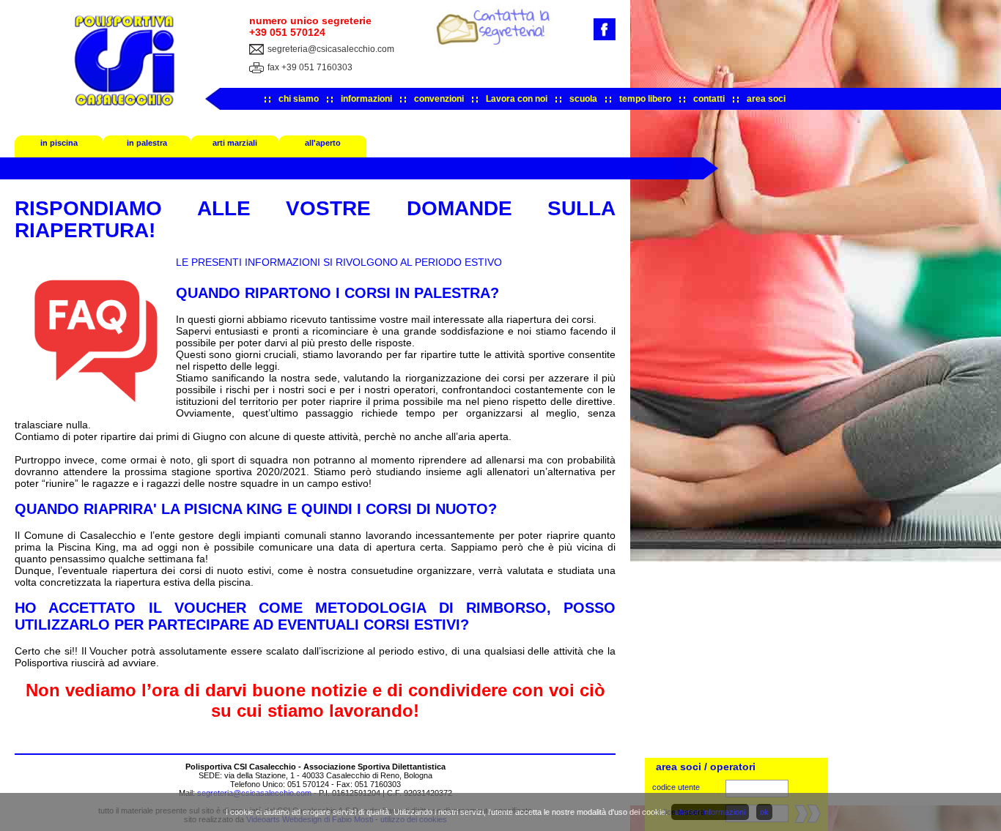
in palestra (147, 142)
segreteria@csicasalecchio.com (330, 49)
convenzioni (439, 99)
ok (764, 812)
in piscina (59, 142)
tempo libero (645, 99)
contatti (709, 99)
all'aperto (323, 142)
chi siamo (298, 99)
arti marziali (235, 142)
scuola (583, 99)
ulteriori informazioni (710, 812)
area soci (766, 99)
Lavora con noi (516, 99)
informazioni (366, 99)
